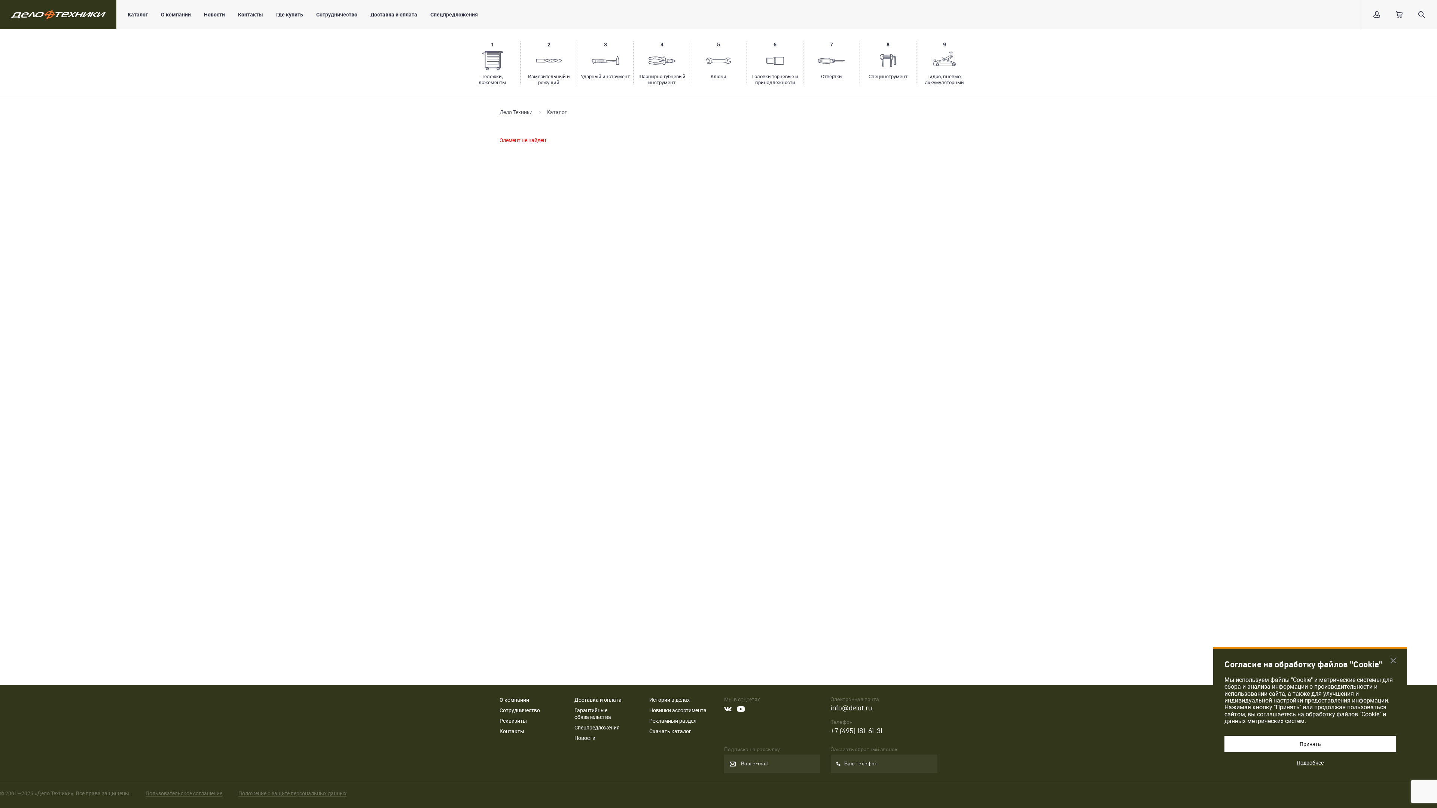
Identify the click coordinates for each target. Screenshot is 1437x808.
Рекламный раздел (672, 721)
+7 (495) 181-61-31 (856, 731)
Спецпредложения (454, 15)
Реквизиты (513, 721)
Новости (214, 15)
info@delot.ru (851, 708)
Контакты (250, 15)
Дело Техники (516, 112)
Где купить (289, 15)
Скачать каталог (670, 731)
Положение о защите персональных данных (292, 793)
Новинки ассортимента (678, 710)
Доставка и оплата (393, 15)
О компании (176, 15)
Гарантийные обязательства (592, 713)
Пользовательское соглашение (184, 793)
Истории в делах (669, 700)
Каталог (138, 15)
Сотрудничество (336, 15)
